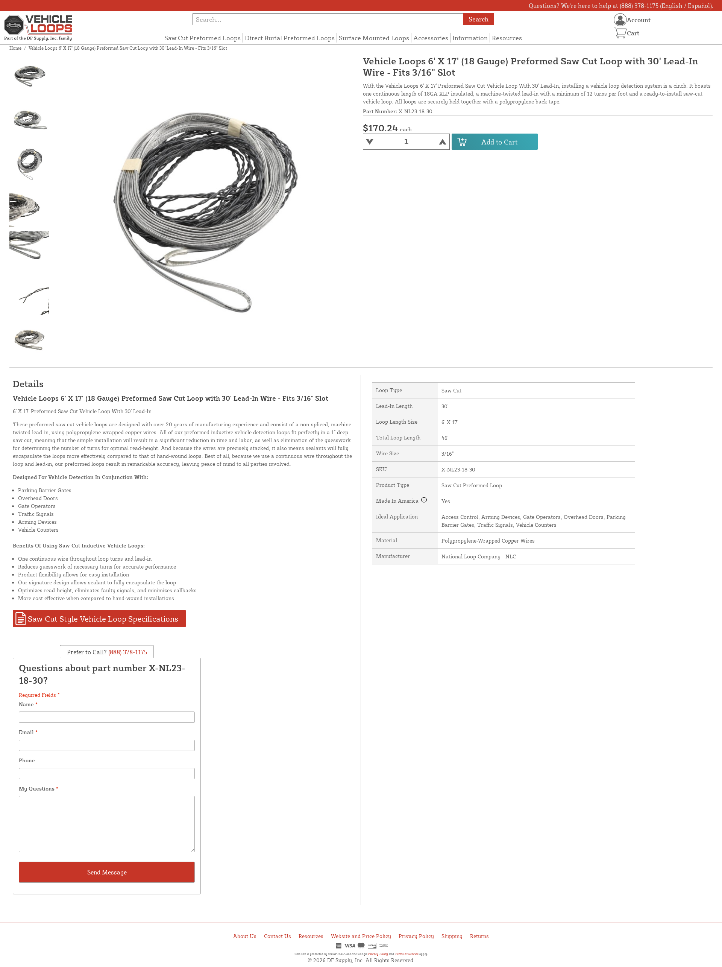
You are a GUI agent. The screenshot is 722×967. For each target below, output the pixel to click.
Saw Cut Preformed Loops (202, 38)
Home (15, 48)
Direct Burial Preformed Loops (290, 38)
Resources (507, 38)
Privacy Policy (416, 936)
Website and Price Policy (361, 936)
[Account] (620, 19)
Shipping (452, 936)
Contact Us (277, 936)
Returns (479, 936)
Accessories (430, 38)
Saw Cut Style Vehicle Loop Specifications (103, 618)
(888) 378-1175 (127, 651)
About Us (244, 936)
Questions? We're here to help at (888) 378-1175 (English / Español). (621, 5)
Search (478, 19)
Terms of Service (407, 954)
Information (470, 38)
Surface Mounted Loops (374, 38)
